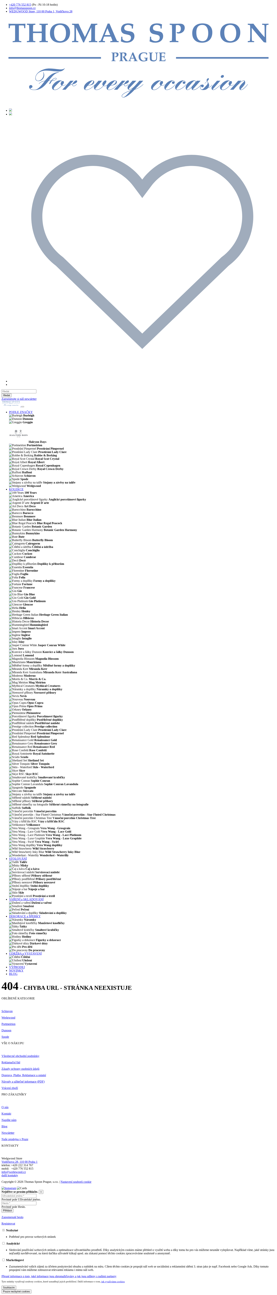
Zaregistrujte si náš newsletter (19, 398)
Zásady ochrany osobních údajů (20, 1068)
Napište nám (9, 1120)
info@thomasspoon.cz (22, 8)
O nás (5, 1107)
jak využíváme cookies (113, 1281)
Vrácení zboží (10, 1088)
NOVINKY (16, 970)
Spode (5, 1036)
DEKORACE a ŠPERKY (25, 916)
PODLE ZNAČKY (21, 412)
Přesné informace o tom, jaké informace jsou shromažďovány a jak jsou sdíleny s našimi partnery (59, 1276)
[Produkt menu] (22, 406)
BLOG (13, 973)
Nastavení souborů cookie (75, 1181)
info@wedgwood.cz (14, 1172)
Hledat (6, 395)
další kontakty (10, 1175)
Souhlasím (9, 1287)
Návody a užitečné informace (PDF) (23, 1081)
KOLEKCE (16, 489)
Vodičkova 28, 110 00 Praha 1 (19, 1161)
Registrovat (8, 1223)
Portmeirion (8, 1024)
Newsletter (8, 1132)
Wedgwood (8, 1017)
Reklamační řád (11, 1062)
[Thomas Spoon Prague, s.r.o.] (138, 103)
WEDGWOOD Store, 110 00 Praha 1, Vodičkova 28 (40, 11)
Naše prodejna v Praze (15, 1139)
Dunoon (6, 1030)
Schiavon (7, 1011)
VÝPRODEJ (17, 967)
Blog (4, 1126)
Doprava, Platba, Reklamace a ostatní (24, 1075)
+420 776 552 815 (20, 4)
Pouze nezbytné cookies (16, 1291)
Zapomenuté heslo (12, 1217)
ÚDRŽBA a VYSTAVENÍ (25, 953)
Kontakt (6, 1113)
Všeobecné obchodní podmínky (20, 1056)
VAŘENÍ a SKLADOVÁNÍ (26, 899)
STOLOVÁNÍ (18, 858)
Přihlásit (7, 1210)
